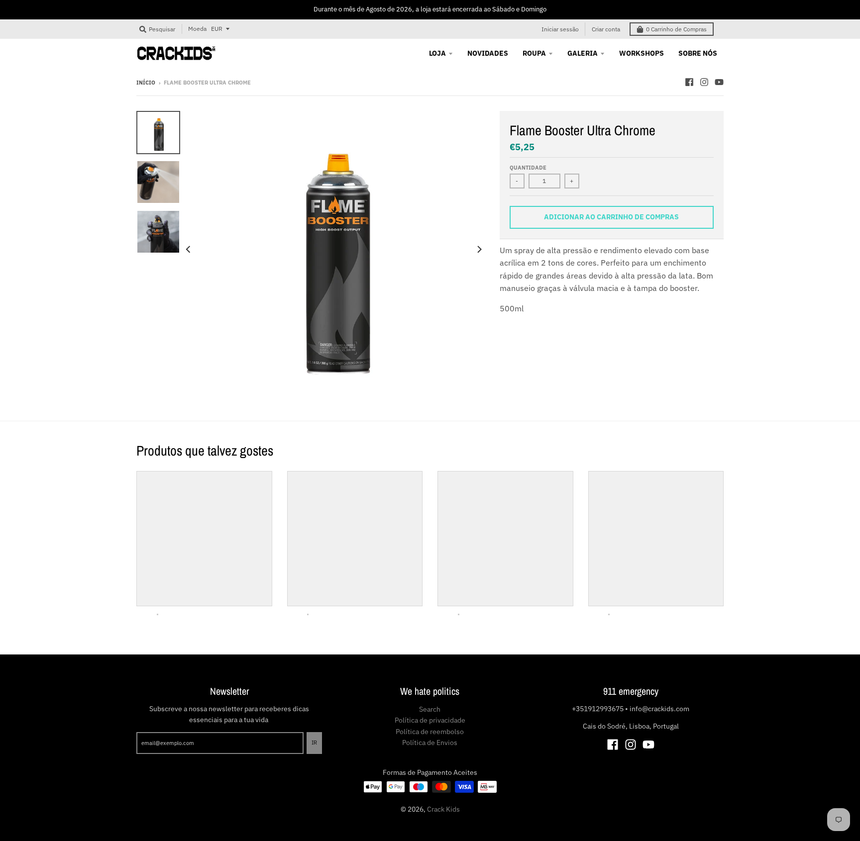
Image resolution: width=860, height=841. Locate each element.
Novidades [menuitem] (487, 53)
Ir (314, 742)
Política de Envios (429, 742)
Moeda (197, 28)
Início (145, 82)
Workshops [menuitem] (641, 53)
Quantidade (528, 167)
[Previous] (189, 249)
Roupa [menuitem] (534, 53)
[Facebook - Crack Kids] (689, 82)
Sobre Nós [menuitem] (697, 53)
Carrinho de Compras (676, 29)
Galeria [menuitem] (582, 53)
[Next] (479, 249)
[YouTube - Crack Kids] (719, 82)
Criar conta (606, 29)
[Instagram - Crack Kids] (704, 82)
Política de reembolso (430, 731)
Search (429, 709)
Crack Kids (443, 809)
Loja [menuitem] (437, 53)
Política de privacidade (430, 720)
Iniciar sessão (560, 29)
